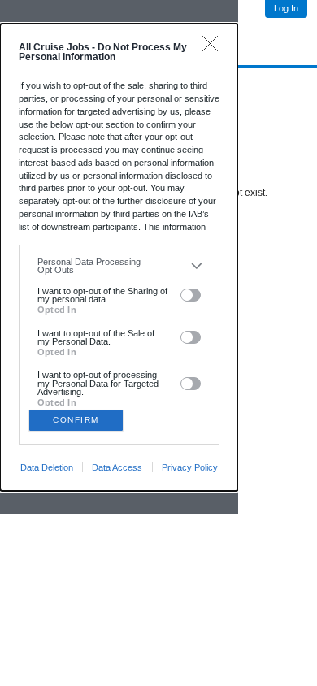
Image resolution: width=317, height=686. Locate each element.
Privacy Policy (190, 467)
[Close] (214, 47)
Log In (286, 8)
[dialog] (119, 257)
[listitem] (119, 266)
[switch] (190, 295)
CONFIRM (76, 419)
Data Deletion (46, 467)
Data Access (117, 467)
